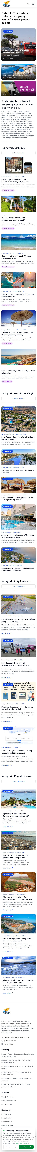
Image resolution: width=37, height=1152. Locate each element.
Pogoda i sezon (7, 343)
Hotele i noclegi (7, 381)
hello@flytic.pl (8, 1044)
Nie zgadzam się (11, 1147)
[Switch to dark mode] (28, 3)
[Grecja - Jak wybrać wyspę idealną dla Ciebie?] (18, 72)
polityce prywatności (22, 1143)
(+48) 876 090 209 (10, 1041)
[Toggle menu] (33, 4)
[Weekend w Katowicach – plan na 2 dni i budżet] (18, 88)
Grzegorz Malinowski (7, 215)
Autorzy (5, 1092)
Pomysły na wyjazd (9, 66)
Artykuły (5, 1049)
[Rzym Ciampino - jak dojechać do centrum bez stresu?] (18, 44)
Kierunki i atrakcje (7, 1125)
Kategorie (5, 1110)
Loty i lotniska (8, 31)
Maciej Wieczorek (6, 176)
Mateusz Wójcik (6, 532)
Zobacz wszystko (18, 153)
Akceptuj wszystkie (26, 1147)
